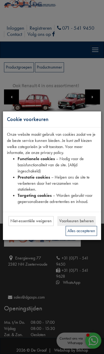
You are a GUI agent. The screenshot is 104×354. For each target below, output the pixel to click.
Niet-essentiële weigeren (31, 221)
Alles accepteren (81, 231)
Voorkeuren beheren (76, 221)
